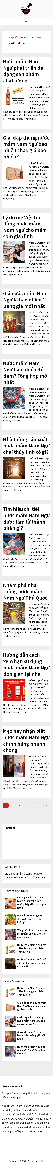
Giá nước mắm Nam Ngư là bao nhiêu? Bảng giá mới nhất (25, 299)
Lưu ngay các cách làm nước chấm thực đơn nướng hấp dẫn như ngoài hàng (31, 902)
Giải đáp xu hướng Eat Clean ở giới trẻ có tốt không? (30, 919)
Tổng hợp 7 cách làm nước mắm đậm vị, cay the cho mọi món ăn (32, 933)
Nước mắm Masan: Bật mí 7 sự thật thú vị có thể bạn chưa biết (32, 963)
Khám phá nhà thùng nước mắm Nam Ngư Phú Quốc (25, 591)
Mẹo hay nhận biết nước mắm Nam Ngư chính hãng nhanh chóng (26, 740)
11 (39, 805)
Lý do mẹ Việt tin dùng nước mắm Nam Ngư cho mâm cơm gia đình (25, 227)
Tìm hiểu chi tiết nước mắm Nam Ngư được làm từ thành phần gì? (26, 518)
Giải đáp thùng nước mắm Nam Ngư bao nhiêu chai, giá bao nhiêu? (26, 147)
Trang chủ (11, 37)
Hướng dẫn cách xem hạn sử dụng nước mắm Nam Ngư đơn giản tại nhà (26, 664)
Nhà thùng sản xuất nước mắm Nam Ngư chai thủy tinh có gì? (26, 445)
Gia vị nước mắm (26, 9)
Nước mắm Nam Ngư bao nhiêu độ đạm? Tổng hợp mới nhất (26, 373)
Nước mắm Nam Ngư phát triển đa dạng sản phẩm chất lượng (23, 71)
